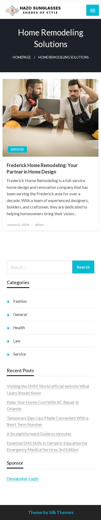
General (20, 314)
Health (19, 327)
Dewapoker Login (22, 478)
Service (19, 354)
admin (39, 225)
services (17, 149)
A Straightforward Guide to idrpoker (39, 433)
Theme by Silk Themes (50, 512)
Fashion (20, 301)
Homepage (22, 57)
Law (16, 340)
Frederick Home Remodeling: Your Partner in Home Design (42, 168)
